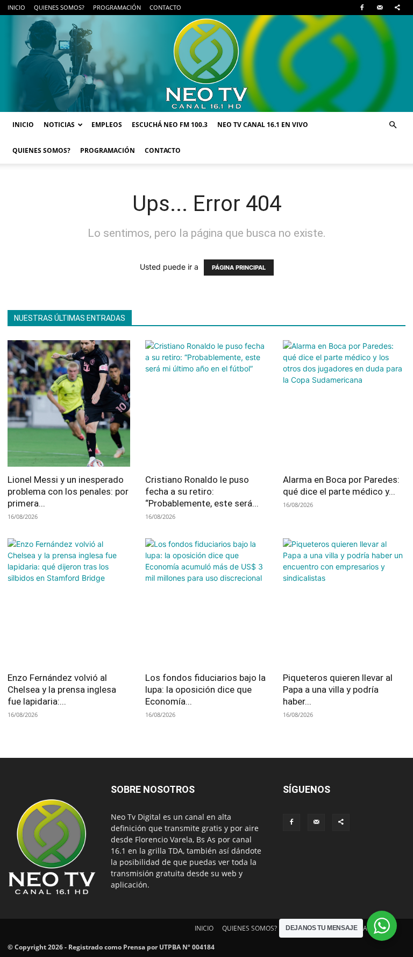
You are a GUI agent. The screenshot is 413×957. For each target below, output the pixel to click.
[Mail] (380, 7)
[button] (392, 125)
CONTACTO (165, 7)
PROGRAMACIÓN (117, 7)
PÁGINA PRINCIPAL (239, 267)
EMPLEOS (106, 124)
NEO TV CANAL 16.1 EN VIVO (262, 124)
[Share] (397, 7)
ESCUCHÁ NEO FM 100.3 (170, 124)
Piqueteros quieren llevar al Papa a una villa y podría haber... (338, 689)
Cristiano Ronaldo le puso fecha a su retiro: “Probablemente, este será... (202, 491)
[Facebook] (362, 7)
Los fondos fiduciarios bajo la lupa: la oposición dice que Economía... (205, 689)
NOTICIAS (59, 124)
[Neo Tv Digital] (206, 63)
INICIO (16, 7)
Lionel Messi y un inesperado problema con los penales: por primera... (68, 491)
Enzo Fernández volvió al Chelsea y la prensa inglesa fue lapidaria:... (62, 689)
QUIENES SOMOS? (59, 7)
